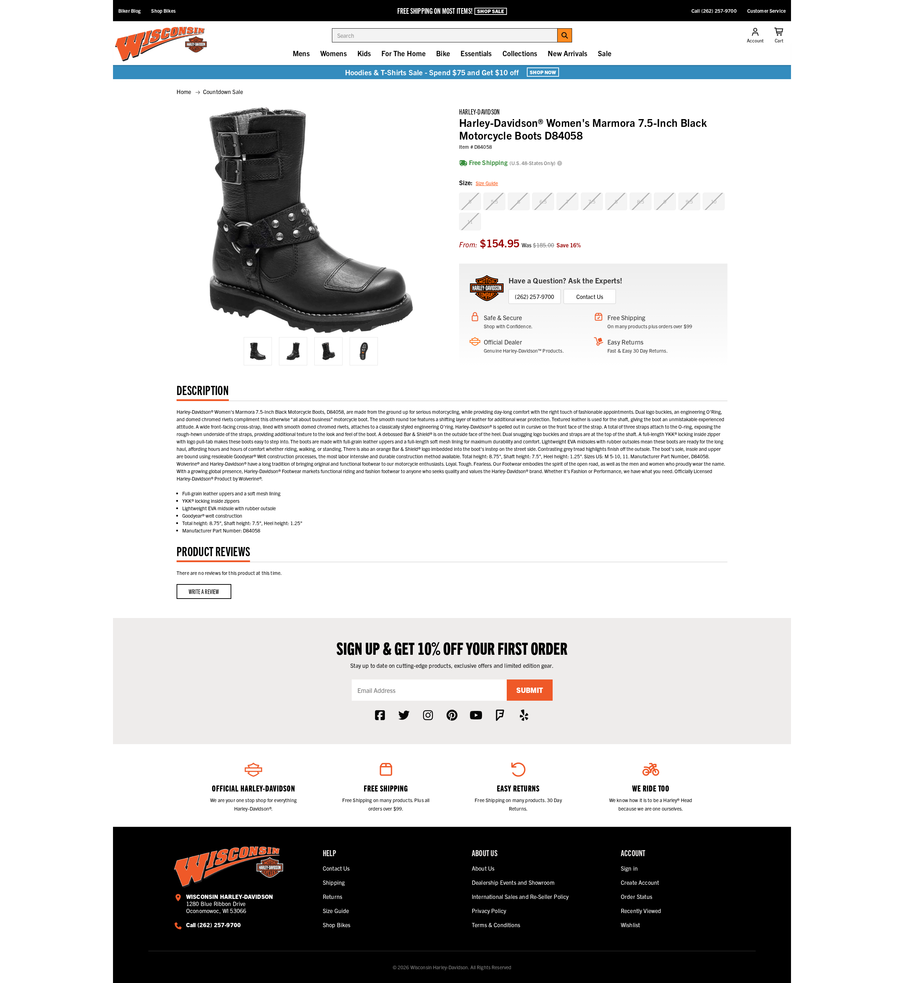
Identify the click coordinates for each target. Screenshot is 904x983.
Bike (443, 53)
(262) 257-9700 (534, 296)
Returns (332, 896)
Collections (519, 53)
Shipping (334, 882)
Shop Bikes (163, 10)
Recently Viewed (641, 910)
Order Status (636, 896)
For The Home (403, 53)
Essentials (476, 53)
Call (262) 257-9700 (714, 10)
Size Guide (487, 183)
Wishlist (630, 924)
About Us (483, 868)
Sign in (629, 868)
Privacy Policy (489, 910)
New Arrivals (567, 53)
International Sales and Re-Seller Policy (520, 896)
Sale (604, 53)
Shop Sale (490, 11)
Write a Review (204, 591)
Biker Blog (129, 10)
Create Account (640, 882)
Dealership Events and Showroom (513, 882)
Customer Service (766, 10)
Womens (333, 53)
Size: (478, 182)
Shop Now (543, 72)
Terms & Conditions (496, 924)
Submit (529, 689)
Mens (301, 53)
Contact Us (589, 296)
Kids (364, 53)
